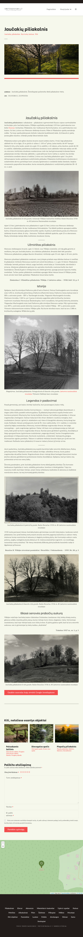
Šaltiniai (41, 909)
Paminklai (25, 913)
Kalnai (75, 905)
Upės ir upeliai (63, 905)
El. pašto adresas (8, 810)
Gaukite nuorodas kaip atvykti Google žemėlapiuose (31, 692)
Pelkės (44, 913)
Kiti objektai (13, 913)
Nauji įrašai (64, 9)
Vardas (8, 803)
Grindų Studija (60, 922)
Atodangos (54, 913)
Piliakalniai (9, 905)
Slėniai (65, 913)
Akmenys (30, 905)
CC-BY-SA (79, 889)
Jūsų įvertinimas (11, 769)
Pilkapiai (51, 909)
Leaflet (52, 889)
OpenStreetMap (65, 889)
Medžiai (12, 909)
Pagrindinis (51, 9)
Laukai (35, 913)
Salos (73, 913)
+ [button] (3, 839)
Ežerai (19, 905)
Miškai (61, 909)
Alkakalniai (23, 909)
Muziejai (71, 909)
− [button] (3, 842)
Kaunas (12, 128)
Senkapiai (41, 918)
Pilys (33, 909)
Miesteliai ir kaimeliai (45, 905)
